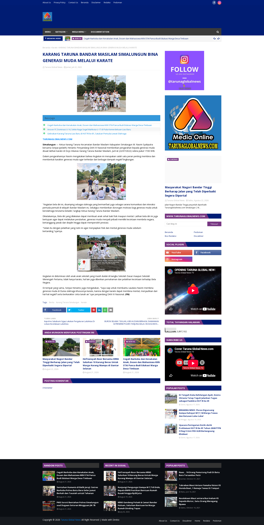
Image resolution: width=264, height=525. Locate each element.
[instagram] (219, 3)
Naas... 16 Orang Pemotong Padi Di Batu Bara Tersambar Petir (199, 474)
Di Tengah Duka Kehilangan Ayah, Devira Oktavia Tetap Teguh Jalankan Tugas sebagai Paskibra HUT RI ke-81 (199, 398)
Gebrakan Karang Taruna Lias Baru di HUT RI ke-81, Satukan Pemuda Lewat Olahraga (86, 133)
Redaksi (107, 2)
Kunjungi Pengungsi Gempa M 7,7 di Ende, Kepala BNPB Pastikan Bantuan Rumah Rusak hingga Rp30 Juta (139, 490)
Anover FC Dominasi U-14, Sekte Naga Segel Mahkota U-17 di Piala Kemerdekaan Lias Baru (89, 129)
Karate (54, 47)
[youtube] (178, 252)
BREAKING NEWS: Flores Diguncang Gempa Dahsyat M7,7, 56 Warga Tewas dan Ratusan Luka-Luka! (198, 413)
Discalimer (199, 236)
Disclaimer (96, 2)
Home (197, 520)
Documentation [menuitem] (100, 31)
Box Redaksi (170, 236)
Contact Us (73, 2)
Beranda (84, 2)
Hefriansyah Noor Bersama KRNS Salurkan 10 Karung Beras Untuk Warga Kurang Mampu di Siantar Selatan (101, 363)
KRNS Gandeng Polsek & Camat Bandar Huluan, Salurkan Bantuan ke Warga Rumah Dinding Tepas (137, 505)
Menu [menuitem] (48, 31)
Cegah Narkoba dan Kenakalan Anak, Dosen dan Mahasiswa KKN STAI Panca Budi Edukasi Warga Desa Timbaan (136, 38)
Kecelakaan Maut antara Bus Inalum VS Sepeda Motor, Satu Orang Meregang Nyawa (199, 501)
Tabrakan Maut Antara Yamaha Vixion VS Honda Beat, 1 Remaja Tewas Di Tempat (200, 487)
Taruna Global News (53, 67)
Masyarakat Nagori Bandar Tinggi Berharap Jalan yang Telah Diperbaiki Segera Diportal (61, 362)
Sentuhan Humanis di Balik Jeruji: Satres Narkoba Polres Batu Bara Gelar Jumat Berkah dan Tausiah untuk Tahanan (77, 490)
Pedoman (118, 2)
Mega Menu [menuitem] (78, 31)
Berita (51, 302)
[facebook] (214, 3)
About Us (47, 2)
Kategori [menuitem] (60, 31)
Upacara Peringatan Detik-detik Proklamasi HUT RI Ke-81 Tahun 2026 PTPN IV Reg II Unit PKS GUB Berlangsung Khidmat (200, 429)
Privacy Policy (59, 2)
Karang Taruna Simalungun (67, 302)
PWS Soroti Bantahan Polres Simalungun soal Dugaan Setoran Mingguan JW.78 (78, 504)
